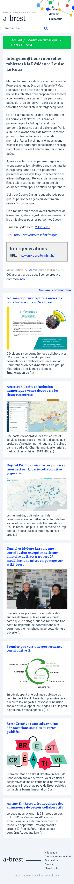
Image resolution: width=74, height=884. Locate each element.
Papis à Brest (21, 45)
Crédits (49, 864)
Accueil (16, 40)
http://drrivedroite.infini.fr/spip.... (37, 235)
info (22, 279)
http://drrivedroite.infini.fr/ (36, 255)
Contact (54, 9)
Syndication (52, 860)
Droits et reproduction (58, 856)
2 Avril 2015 (42, 227)
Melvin (33, 270)
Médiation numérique (42, 40)
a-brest (14, 18)
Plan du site (51, 868)
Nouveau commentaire (55, 290)
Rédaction (51, 852)
